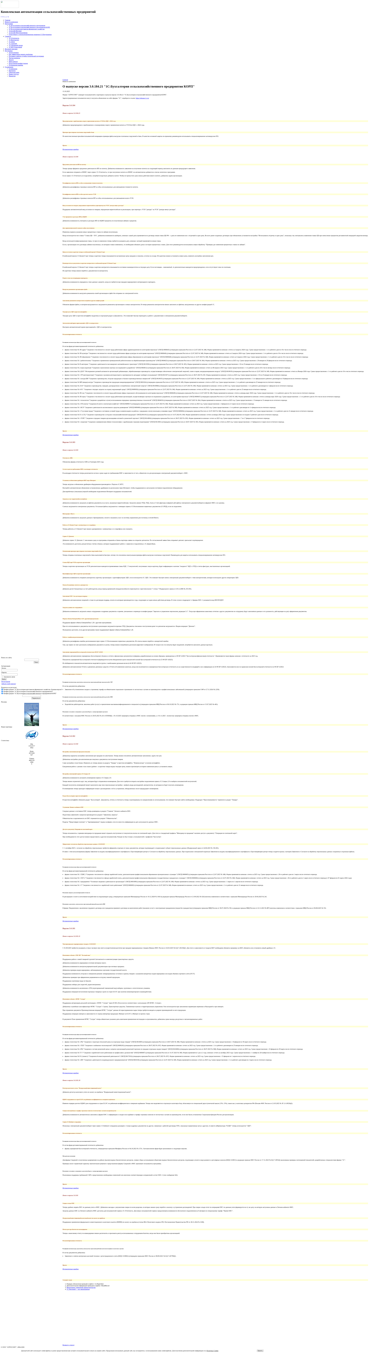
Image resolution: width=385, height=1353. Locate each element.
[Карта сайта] (6, 17)
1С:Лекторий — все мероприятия (78, 1289)
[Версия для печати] (8, 17)
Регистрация (5, 681)
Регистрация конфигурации (18, 63)
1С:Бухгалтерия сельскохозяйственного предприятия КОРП (29, 27)
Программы (9, 24)
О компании (9, 67)
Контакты (12, 70)
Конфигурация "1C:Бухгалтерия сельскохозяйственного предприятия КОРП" (30, 693)
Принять (260, 1350)
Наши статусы (14, 74)
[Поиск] (3, 17)
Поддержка (9, 51)
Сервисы (8, 36)
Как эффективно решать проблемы (21, 54)
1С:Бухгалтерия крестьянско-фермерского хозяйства (27, 29)
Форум (11, 60)
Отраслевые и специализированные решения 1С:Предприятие (30, 34)
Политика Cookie (212, 1351)
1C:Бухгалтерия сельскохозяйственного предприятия (27, 25)
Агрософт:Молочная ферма (18, 33)
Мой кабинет (13, 61)
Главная (7, 20)
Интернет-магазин (11, 49)
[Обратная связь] (4, 17)
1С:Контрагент (14, 40)
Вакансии (12, 76)
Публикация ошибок (16, 65)
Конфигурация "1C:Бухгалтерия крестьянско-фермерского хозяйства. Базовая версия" (32, 689)
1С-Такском (13, 43)
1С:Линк (12, 42)
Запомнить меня (9, 677)
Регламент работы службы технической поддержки (26, 56)
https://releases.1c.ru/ (142, 98)
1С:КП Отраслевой (15, 47)
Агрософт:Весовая (15, 31)
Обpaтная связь (14, 72)
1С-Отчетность (14, 38)
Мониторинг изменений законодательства (81, 1287)
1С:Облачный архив (16, 45)
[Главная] (10, 7)
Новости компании (11, 22)
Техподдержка (14, 52)
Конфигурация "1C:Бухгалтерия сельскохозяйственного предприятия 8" (28, 691)
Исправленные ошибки (71, 149)
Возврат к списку (68, 1345)
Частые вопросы (14, 58)
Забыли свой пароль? (8, 684)
